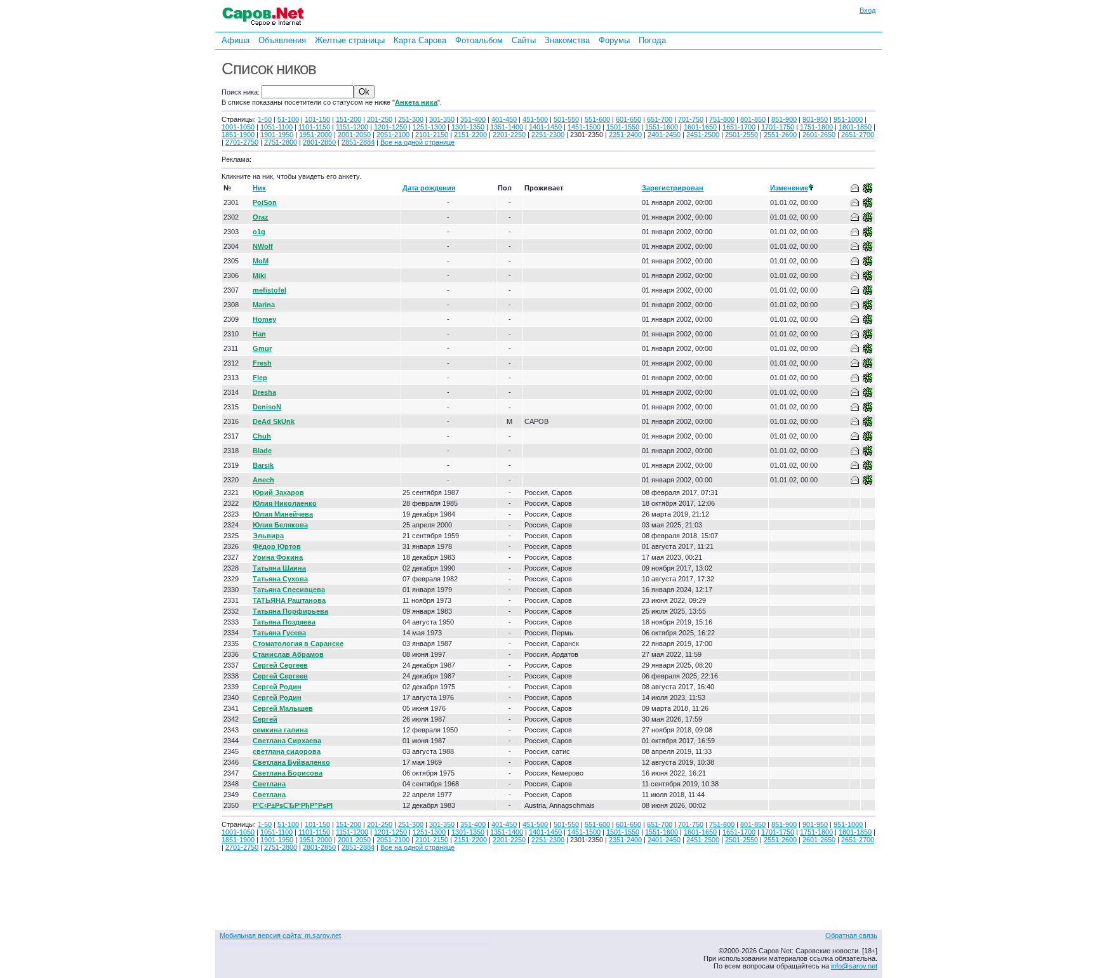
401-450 (504, 119)
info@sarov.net (854, 966)
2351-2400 (625, 134)
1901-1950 (276, 134)
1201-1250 (390, 127)
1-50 (265, 119)
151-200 (348, 119)
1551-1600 (661, 127)
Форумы (614, 40)
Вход (867, 10)
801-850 (753, 119)
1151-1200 (352, 127)
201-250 (379, 119)
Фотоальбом (479, 40)
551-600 (597, 119)
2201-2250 (509, 134)
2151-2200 (470, 134)
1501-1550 (622, 127)
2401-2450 (664, 134)
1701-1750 (777, 127)
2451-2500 (702, 134)
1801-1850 (855, 127)
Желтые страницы (350, 40)
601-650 (628, 119)
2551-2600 (780, 134)
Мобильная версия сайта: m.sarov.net (280, 935)
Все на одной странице (417, 142)
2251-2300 (547, 134)
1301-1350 (467, 127)
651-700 (659, 119)
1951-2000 (315, 134)
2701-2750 (241, 142)
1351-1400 (506, 127)
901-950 (815, 119)
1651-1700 (738, 127)
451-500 (535, 119)
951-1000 (848, 119)
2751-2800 (280, 142)
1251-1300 (429, 127)
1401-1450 (545, 127)
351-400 (473, 119)
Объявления (282, 40)
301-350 (442, 119)
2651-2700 (857, 134)
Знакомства (567, 40)
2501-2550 (741, 134)
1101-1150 (314, 127)
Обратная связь (851, 935)
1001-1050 (238, 127)
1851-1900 (238, 134)
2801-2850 (319, 142)
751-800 (722, 119)
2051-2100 (392, 134)
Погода (652, 40)
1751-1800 (816, 127)
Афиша (235, 40)
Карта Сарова (420, 40)
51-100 (288, 119)
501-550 (566, 119)
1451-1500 (584, 127)
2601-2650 (818, 134)
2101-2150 (431, 134)
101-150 (317, 119)
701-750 (690, 119)
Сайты (524, 40)
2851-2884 (358, 142)
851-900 (784, 119)
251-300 (410, 119)
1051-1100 (276, 127)
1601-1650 (700, 127)
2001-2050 (354, 134)
